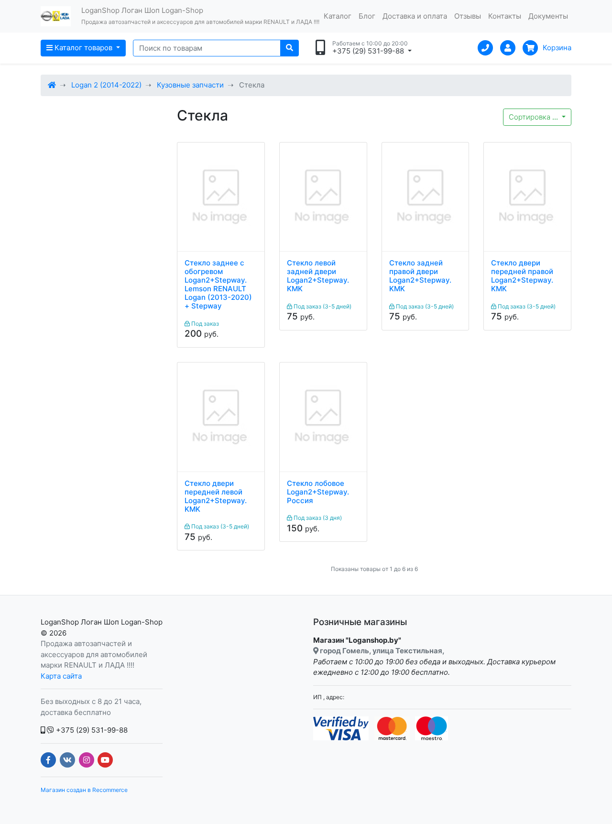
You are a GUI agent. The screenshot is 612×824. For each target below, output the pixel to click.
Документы (548, 16)
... (534, 116)
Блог (367, 16)
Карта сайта (61, 676)
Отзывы (467, 16)
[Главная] (52, 84)
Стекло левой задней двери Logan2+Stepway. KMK (318, 276)
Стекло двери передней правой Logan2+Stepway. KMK (522, 276)
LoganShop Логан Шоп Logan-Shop (102, 621)
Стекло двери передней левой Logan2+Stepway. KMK (216, 496)
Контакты (504, 16)
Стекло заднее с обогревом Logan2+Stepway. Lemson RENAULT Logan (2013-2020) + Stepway (218, 284)
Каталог (337, 16)
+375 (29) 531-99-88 (91, 730)
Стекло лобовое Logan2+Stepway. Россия (318, 492)
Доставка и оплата (414, 16)
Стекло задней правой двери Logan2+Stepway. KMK (420, 276)
